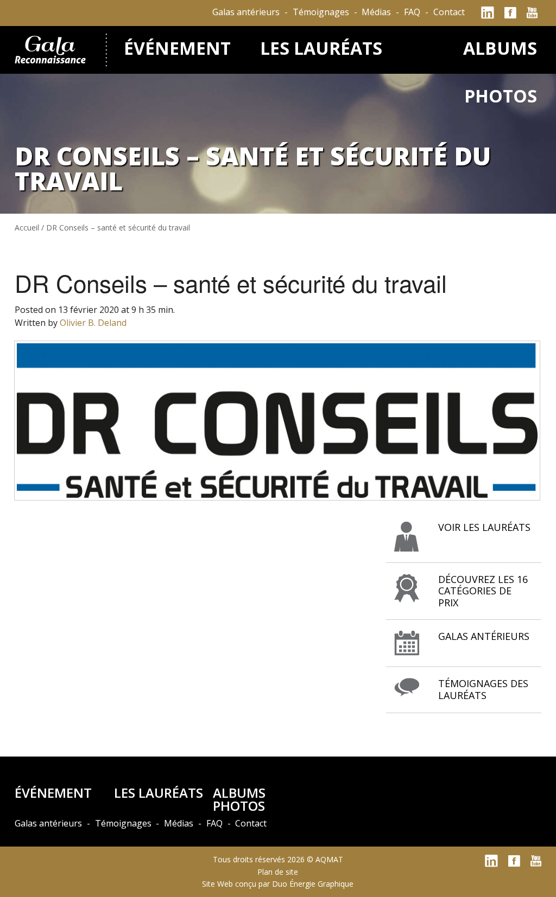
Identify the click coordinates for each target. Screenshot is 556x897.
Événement (177, 48)
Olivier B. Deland (93, 323)
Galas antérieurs (246, 12)
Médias (376, 12)
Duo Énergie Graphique (312, 884)
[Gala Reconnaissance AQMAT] (52, 47)
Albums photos (239, 799)
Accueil (27, 227)
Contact (449, 12)
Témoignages (321, 12)
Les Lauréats (321, 48)
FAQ (412, 12)
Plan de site (277, 872)
